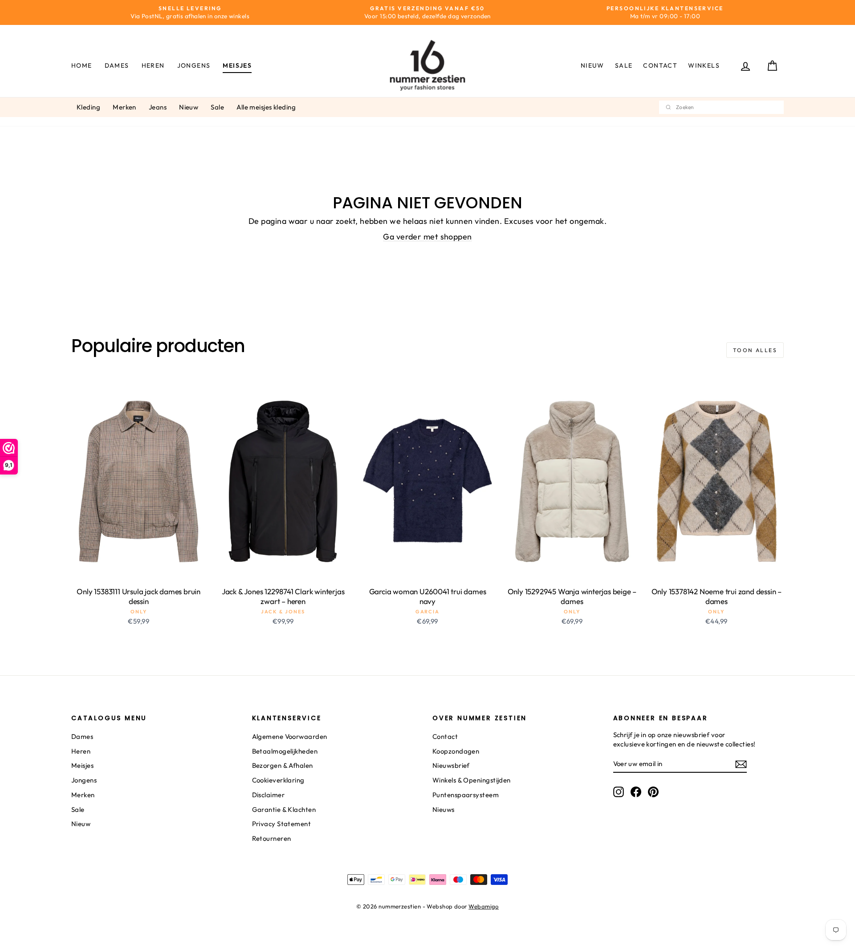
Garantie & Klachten (284, 809)
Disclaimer (268, 795)
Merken (124, 107)
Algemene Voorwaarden (289, 736)
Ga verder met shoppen (427, 236)
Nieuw (592, 65)
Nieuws (443, 809)
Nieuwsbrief (451, 765)
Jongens (194, 65)
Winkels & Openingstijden (471, 780)
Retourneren (271, 838)
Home (81, 65)
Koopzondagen (455, 751)
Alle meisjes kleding (266, 107)
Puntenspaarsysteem (465, 795)
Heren (153, 65)
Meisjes (237, 65)
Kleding (88, 107)
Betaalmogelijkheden (285, 751)
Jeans (158, 107)
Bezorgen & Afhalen (282, 765)
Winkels (704, 65)
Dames (117, 65)
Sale (624, 65)
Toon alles (755, 350)
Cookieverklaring (278, 780)
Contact (660, 65)
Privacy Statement (281, 823)
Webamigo (483, 906)
